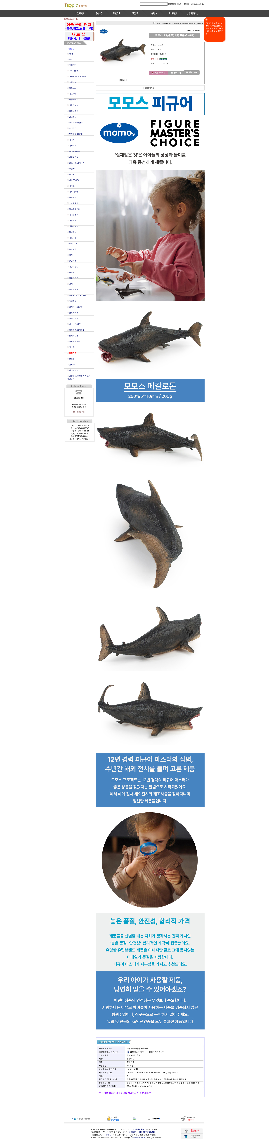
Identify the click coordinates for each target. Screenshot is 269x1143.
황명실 (108, 1135)
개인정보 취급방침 (147, 1132)
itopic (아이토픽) (139, 1137)
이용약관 (133, 1132)
